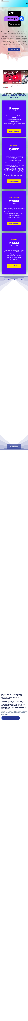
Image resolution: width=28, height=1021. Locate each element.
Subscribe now (14, 131)
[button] (27, 3)
